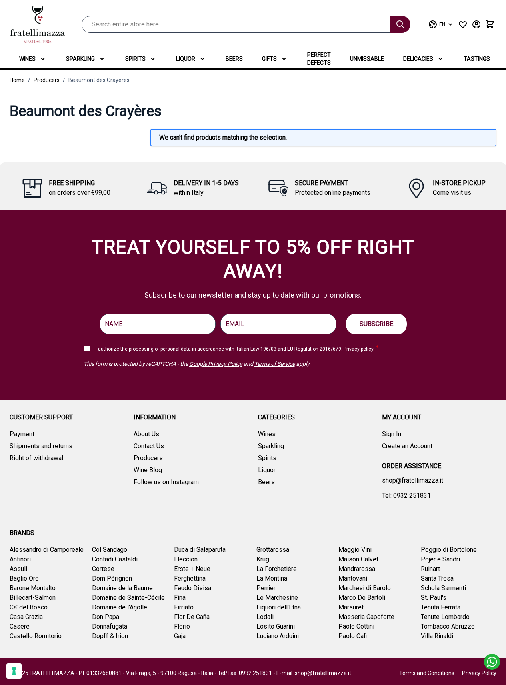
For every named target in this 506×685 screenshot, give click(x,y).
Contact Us (149, 446)
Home (17, 80)
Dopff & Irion (110, 636)
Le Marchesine (277, 597)
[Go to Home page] (38, 25)
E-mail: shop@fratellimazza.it (313, 673)
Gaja (180, 636)
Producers (47, 80)
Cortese (103, 569)
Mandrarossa (356, 569)
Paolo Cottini (356, 626)
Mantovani (352, 578)
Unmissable (367, 59)
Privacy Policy (479, 673)
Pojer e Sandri (440, 559)
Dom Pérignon (112, 578)
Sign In (391, 434)
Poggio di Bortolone (449, 549)
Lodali (265, 617)
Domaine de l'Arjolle (119, 607)
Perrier (266, 588)
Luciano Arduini (277, 636)
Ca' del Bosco (29, 607)
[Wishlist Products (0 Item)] (462, 24)
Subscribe (376, 324)
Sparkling (80, 59)
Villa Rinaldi (437, 636)
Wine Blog (148, 470)
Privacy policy (359, 349)
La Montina (271, 578)
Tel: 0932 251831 (406, 495)
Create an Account (407, 446)
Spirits (135, 59)
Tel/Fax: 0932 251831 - (247, 673)
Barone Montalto (33, 588)
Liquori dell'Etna (278, 607)
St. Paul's (433, 597)
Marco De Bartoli (361, 597)
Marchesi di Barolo (364, 588)
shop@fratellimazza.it (412, 480)
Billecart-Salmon (33, 597)
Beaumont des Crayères (99, 80)
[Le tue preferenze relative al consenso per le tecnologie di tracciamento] (14, 671)
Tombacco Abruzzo (448, 626)
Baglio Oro (24, 578)
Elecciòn (186, 559)
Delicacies (418, 59)
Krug (262, 559)
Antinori (20, 559)
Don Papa (105, 617)
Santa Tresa (437, 578)
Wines (27, 59)
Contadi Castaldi (115, 559)
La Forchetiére (276, 569)
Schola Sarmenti (443, 588)
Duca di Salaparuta (200, 549)
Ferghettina (190, 578)
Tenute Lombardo (445, 617)
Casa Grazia (26, 617)
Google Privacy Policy (215, 364)
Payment (22, 434)
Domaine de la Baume (122, 588)
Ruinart (430, 569)
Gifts (269, 59)
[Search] (400, 24)
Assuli (18, 569)
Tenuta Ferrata (440, 607)
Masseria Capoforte (366, 617)
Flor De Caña (192, 617)
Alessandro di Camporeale (47, 549)
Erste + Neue (192, 569)
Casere (20, 626)
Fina (180, 597)
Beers (234, 59)
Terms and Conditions (426, 673)
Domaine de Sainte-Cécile (128, 597)
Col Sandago (109, 549)
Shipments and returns (41, 446)
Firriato (184, 607)
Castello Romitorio (36, 636)
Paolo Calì (352, 636)
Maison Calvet (358, 559)
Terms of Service (274, 364)
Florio (182, 626)
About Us (146, 434)
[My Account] (476, 24)
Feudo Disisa (192, 588)
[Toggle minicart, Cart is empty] (490, 24)
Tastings (477, 59)
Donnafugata (109, 626)
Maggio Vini (355, 549)
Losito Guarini (275, 626)
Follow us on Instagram (166, 482)
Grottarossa (272, 549)
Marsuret (351, 607)
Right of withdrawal (36, 458)
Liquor (185, 59)
